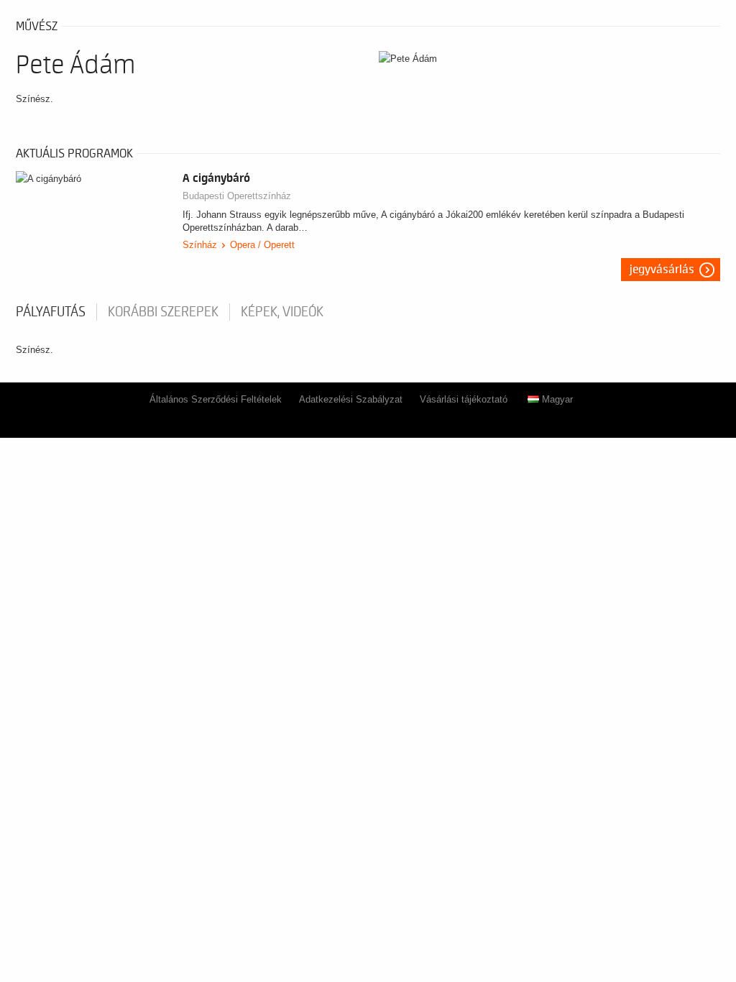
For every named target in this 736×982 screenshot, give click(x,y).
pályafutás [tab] (51, 312)
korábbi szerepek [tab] (163, 312)
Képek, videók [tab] (282, 312)
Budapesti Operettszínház (237, 196)
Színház (200, 244)
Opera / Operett (262, 244)
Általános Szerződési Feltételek (216, 399)
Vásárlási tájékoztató (463, 399)
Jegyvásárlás (662, 269)
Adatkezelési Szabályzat (350, 399)
